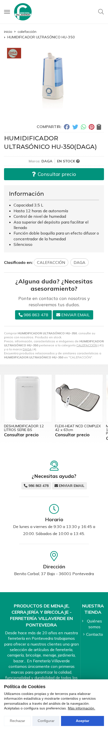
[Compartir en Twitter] (75, 127)
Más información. (81, 708)
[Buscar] (101, 12)
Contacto (94, 634)
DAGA (27, 349)
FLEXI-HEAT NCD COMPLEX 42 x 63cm (78, 428)
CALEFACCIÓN (86, 345)
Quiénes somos (94, 623)
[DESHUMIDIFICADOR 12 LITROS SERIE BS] (28, 398)
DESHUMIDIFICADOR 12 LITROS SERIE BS (24, 428)
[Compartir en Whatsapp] (83, 127)
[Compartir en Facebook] (67, 127)
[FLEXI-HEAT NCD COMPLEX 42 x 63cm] (79, 398)
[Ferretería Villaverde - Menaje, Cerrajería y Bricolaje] (23, 12)
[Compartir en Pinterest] (91, 127)
